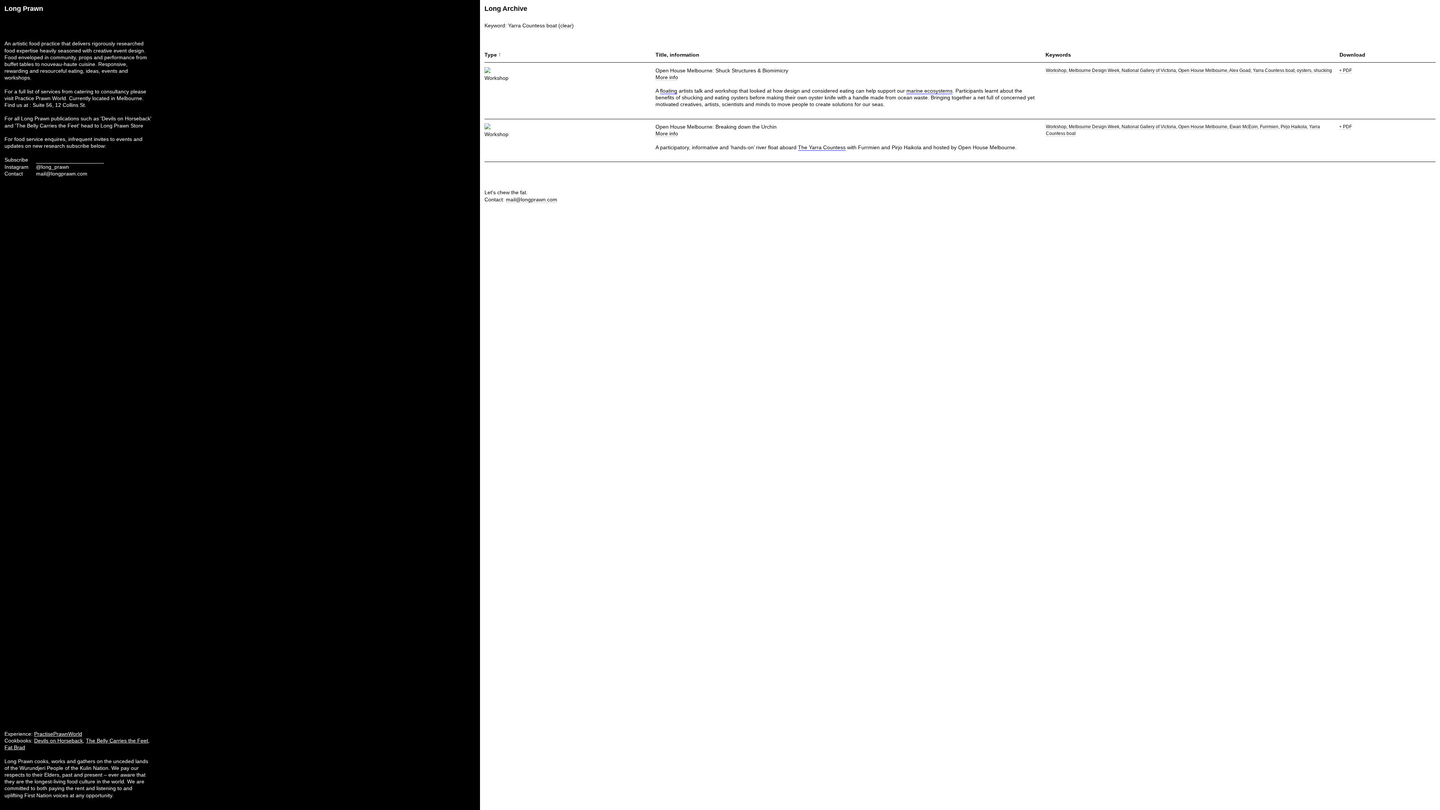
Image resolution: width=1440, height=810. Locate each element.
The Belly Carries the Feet (117, 741)
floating (668, 91)
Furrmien (1269, 126)
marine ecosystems (929, 91)
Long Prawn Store (121, 126)
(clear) (566, 25)
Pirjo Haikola (1294, 126)
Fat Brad (14, 747)
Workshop (1056, 70)
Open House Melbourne (1202, 70)
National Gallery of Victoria (1149, 70)
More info (667, 77)
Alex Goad (1240, 70)
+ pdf (1345, 70)
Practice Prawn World (40, 98)
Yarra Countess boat (1273, 70)
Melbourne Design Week (1094, 70)
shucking (1323, 70)
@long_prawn (52, 167)
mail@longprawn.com (61, 174)
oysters (1304, 70)
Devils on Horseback (58, 741)
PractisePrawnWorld (58, 734)
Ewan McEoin (1244, 126)
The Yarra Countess (822, 147)
